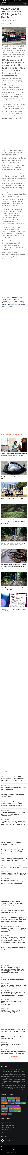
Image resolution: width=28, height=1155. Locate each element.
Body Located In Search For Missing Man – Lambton (11, 1045)
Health (10, 1108)
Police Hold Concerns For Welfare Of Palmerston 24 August (13, 986)
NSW (13, 1100)
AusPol (3, 1106)
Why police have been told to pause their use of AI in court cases (14, 866)
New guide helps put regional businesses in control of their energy (12, 851)
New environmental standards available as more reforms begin (12, 979)
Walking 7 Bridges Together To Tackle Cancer (12, 795)
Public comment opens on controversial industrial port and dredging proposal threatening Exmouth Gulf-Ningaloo (12, 970)
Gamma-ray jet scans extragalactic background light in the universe (13, 1030)
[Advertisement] (14, 134)
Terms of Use (13, 1146)
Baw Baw (13, 297)
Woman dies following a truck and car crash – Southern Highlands (13, 1052)
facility (23, 301)
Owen (8, 304)
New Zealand (5, 1111)
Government (12, 303)
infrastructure (17, 1108)
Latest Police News (6, 1129)
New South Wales (16, 1106)
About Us (3, 1146)
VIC (7, 306)
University (18, 1103)
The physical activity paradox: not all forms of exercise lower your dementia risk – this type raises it (13, 822)
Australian (16, 1097)
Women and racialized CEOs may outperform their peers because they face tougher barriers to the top (13, 779)
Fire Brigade (5, 303)
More (18, 1083)
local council (4, 1103)
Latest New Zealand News (8, 1127)
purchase (13, 304)
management (20, 303)
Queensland (11, 1103)
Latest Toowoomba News (7, 1124)
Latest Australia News (6, 1122)
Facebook (7, 1140)
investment (4, 1114)
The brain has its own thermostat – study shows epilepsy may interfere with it (13, 814)
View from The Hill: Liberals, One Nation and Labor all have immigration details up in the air (13, 994)
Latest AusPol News (6, 1132)
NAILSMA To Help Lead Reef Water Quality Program (11, 1011)
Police (9, 1100)
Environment (5, 1108)
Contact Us (3, 1149)
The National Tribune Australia (15, 1152)
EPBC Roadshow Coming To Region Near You (11, 1038)
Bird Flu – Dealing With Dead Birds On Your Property (13, 788)
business (11, 1111)
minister (4, 304)
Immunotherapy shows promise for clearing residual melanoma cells (14, 859)
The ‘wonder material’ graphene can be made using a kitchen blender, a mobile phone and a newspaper (13, 804)
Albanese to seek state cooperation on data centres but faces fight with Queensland (13, 882)
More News (14, 1056)
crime (9, 1114)
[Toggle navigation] (25, 3)
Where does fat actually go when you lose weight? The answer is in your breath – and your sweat (13, 919)
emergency (9, 299)
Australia (7, 297)
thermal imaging (20, 304)
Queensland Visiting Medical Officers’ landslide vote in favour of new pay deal (14, 1002)
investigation (18, 1111)
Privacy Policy (13, 1149)
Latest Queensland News (7, 1125)
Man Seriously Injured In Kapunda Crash (13, 948)
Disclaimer (21, 1146)
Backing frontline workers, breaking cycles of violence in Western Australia (12, 903)
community (19, 297)
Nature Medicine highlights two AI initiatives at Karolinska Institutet (13, 874)
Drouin (4, 299)
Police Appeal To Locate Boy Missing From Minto (11, 843)
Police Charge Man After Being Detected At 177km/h (12, 911)
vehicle (4, 306)
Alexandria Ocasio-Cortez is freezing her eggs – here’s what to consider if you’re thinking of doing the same (14, 929)
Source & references (19, 263)
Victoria (11, 306)
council (23, 1103)
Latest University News (7, 1131)
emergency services (15, 301)
